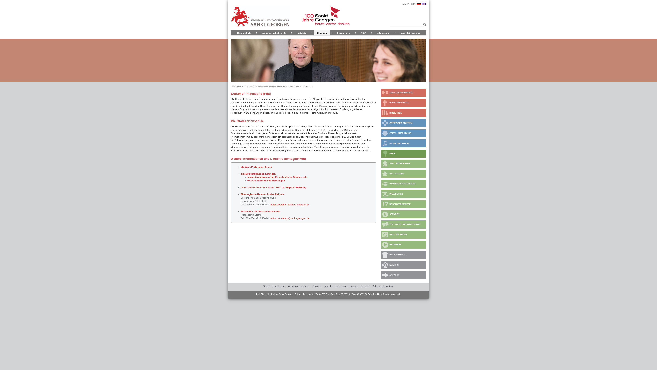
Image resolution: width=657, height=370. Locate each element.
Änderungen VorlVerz (298, 286)
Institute (301, 33)
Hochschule (244, 33)
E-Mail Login (279, 286)
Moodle (328, 286)
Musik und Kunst (399, 143)
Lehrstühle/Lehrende (274, 33)
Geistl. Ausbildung (400, 133)
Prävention (396, 194)
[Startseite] (260, 16)
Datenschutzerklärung (383, 286)
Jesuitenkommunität (401, 92)
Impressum (340, 286)
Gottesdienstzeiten (400, 123)
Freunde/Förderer (410, 33)
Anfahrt (394, 275)
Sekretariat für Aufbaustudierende (260, 211)
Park (392, 153)
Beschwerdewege (400, 204)
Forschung (343, 33)
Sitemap (365, 286)
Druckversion (409, 4)
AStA (363, 33)
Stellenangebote (399, 163)
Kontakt (394, 265)
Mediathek (395, 244)
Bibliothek (383, 33)
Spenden (394, 214)
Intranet (353, 286)
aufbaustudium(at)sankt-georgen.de (290, 218)
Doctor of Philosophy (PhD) (299, 86)
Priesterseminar (399, 103)
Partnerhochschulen (402, 184)
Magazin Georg (398, 234)
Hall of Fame (396, 173)
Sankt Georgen (237, 86)
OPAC (266, 286)
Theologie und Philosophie (405, 224)
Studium (322, 33)
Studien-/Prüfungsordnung (256, 166)
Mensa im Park (397, 255)
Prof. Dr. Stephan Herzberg (291, 187)
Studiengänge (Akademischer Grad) (270, 86)
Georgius (316, 286)
